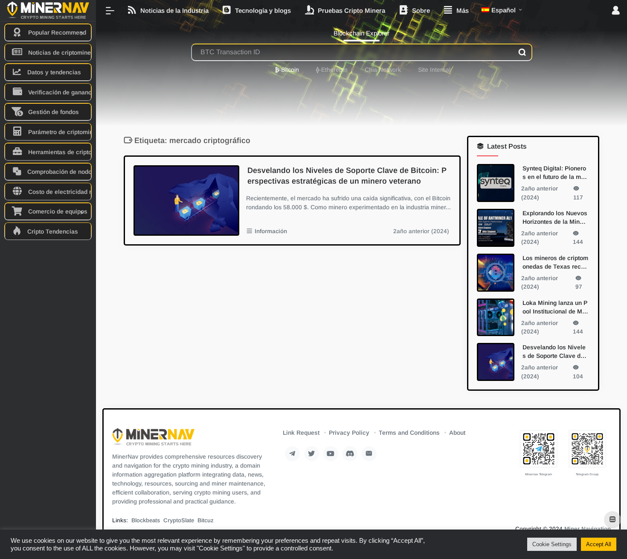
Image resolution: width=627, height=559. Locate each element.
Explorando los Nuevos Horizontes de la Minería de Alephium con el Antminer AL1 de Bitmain (554, 217)
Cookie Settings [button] (552, 544)
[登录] (615, 11)
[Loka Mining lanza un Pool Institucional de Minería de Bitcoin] (495, 317)
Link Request (301, 432)
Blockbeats (146, 520)
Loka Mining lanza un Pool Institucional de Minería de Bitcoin (554, 307)
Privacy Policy (349, 432)
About (457, 432)
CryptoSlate (179, 520)
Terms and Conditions (409, 432)
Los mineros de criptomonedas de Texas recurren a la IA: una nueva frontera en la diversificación (555, 262)
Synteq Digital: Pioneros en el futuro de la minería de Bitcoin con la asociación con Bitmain (554, 173)
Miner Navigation (587, 529)
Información (271, 231)
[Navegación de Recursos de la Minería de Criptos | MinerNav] (153, 439)
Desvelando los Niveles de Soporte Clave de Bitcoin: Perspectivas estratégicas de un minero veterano (347, 176)
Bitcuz (205, 520)
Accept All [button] (598, 544)
